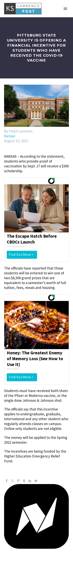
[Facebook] (6, 480)
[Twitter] (12, 480)
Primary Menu (65, 9)
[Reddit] (35, 480)
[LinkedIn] (30, 480)
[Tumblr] (24, 480)
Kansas (9, 136)
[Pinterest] (18, 480)
